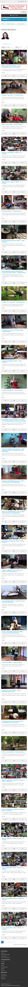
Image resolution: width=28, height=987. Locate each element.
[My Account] (19, 1)
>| (14, 942)
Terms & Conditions (5, 957)
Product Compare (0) (6, 44)
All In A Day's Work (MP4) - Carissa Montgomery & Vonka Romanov (11, 66)
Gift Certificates (4, 967)
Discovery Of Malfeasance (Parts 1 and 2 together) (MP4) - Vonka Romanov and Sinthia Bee (13, 450)
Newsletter (3, 978)
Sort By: (3, 47)
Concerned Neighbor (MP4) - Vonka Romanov (12, 361)
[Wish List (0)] (21, 1)
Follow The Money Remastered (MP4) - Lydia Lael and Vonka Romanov (13, 632)
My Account (3, 974)
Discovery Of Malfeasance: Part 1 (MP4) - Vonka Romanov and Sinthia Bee (13, 481)
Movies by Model (10, 24)
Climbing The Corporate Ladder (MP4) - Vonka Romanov (13, 330)
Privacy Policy (4, 956)
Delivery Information (5, 954)
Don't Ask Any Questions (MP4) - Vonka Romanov (13, 541)
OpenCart (8, 984)
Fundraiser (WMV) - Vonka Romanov (12, 662)
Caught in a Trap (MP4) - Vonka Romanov (13, 302)
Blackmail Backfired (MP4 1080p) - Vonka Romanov (13, 241)
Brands (2, 965)
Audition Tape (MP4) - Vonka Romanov (13, 95)
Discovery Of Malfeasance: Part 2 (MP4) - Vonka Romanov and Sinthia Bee (13, 512)
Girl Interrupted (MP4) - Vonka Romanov (13, 752)
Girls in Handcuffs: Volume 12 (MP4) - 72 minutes (13, 868)
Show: (17, 47)
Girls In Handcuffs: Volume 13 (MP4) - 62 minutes (13, 899)
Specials (3, 970)
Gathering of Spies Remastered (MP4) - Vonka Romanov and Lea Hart (13, 721)
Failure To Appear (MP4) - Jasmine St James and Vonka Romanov (12, 570)
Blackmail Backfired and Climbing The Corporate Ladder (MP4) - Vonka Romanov (14, 272)
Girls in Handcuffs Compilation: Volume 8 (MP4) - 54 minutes (13, 809)
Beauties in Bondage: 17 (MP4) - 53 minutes (11, 182)
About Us (3, 953)
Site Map (3, 961)
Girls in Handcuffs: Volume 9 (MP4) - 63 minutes (12, 928)
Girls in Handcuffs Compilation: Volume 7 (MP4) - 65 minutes (13, 780)
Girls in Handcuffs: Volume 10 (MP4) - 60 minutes (13, 839)
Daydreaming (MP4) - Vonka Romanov (12, 390)
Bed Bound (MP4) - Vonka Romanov (12, 211)
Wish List (3, 977)
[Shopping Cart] (23, 1)
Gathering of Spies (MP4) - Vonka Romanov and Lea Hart (11, 691)
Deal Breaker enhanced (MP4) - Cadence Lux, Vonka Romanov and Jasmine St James (14, 420)
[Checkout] (25, 1)
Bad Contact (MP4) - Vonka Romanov (12, 124)
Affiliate (2, 968)
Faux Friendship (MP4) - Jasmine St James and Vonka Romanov (13, 601)
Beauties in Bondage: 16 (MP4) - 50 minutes (11, 153)
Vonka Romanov (20, 24)
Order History (4, 975)
